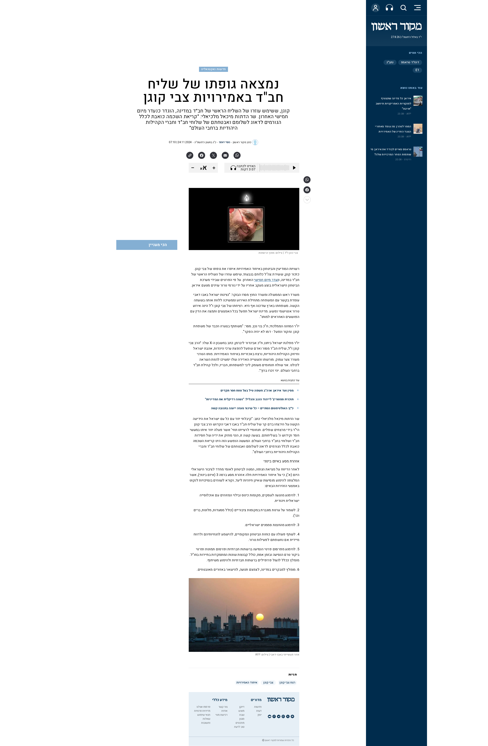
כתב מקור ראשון (242, 142)
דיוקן (241, 707)
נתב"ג (390, 62)
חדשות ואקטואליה (213, 69)
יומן (260, 715)
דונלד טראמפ (410, 62)
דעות (259, 711)
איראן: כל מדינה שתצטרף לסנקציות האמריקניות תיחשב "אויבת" (393, 103)
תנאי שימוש (203, 715)
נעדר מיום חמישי (266, 279)
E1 (417, 70)
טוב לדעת (239, 727)
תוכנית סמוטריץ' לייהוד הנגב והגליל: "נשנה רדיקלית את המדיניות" (249, 399)
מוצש (241, 711)
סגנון (241, 719)
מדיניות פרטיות (202, 711)
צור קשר (222, 707)
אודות (224, 711)
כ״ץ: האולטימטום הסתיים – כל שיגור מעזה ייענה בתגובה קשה (252, 408)
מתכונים (240, 723)
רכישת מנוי (221, 715)
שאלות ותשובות (205, 721)
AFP (408, 114)
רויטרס (407, 159)
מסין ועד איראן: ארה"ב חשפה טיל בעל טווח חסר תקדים (257, 390)
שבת (241, 715)
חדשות (258, 707)
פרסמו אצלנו (203, 707)
